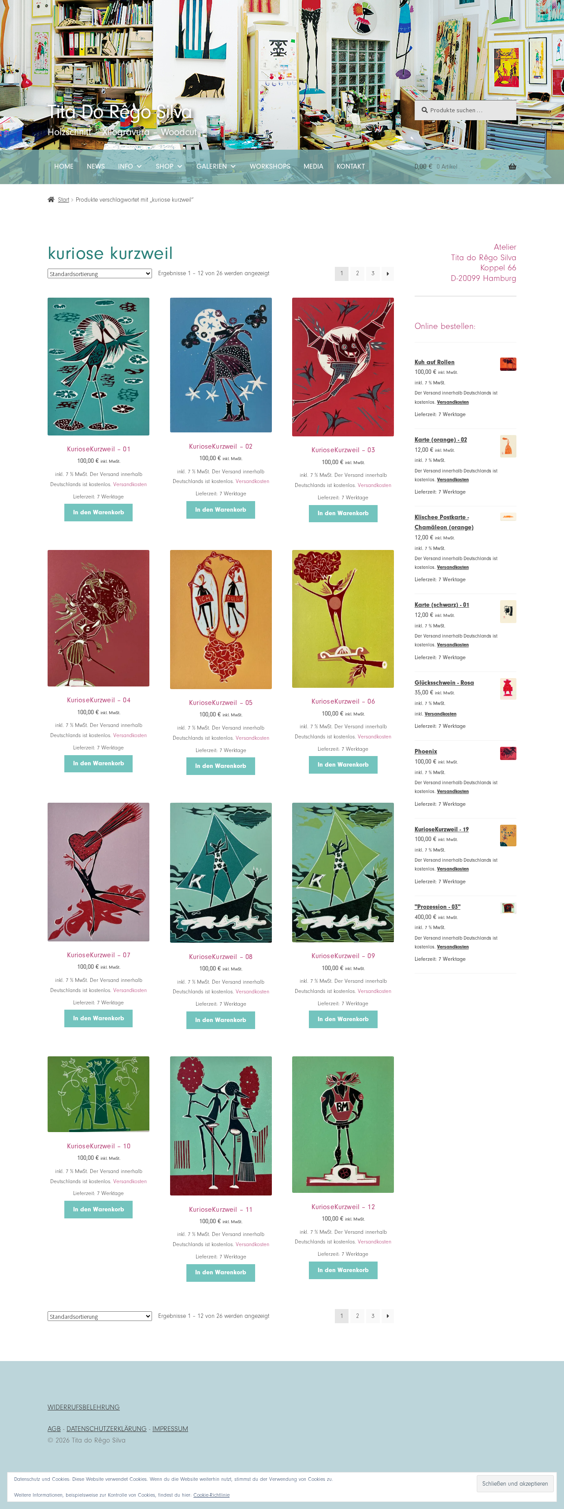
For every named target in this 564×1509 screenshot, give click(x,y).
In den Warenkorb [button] (98, 512)
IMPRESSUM (170, 1429)
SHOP (165, 166)
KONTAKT (351, 166)
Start (63, 199)
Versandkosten (130, 484)
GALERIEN (212, 166)
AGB (54, 1429)
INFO (125, 166)
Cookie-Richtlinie (211, 1495)
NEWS (96, 166)
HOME (64, 166)
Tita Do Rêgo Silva (120, 111)
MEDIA (313, 166)
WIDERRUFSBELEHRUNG (84, 1407)
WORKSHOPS (270, 166)
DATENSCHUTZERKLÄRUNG (107, 1429)
